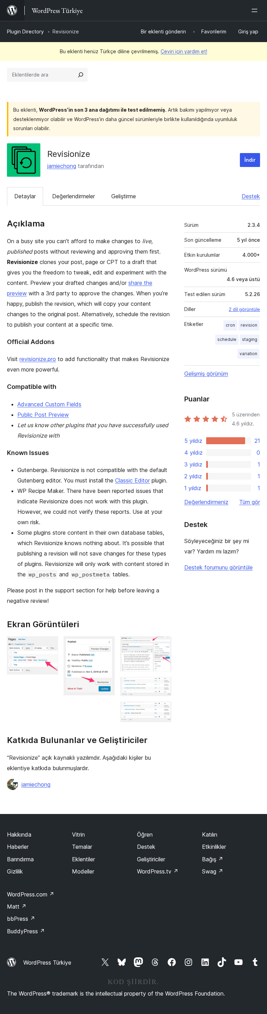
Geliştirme (123, 196)
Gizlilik (15, 871)
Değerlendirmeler (73, 196)
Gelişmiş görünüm (206, 373)
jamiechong (61, 165)
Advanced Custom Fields (49, 404)
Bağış (212, 859)
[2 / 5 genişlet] (105, 645)
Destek (251, 196)
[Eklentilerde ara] (81, 75)
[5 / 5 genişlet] (162, 711)
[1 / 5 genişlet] (48, 645)
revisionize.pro (37, 359)
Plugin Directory (25, 31)
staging (249, 339)
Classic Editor (132, 480)
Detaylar (25, 196)
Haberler (18, 846)
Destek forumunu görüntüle (218, 567)
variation (248, 353)
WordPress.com (30, 894)
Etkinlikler (214, 846)
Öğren (145, 834)
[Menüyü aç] (256, 10)
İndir (250, 160)
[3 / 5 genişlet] (162, 645)
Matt (16, 906)
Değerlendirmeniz (206, 501)
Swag (212, 871)
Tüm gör (249, 501)
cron (230, 325)
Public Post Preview (43, 414)
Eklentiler (83, 859)
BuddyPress (26, 931)
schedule (226, 339)
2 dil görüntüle (244, 309)
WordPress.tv (157, 871)
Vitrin (78, 834)
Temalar (82, 846)
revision (249, 325)
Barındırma (20, 859)
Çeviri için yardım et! (184, 51)
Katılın (209, 834)
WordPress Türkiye (47, 962)
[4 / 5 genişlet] (162, 686)
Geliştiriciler (151, 859)
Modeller (83, 871)
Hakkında (19, 834)
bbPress (21, 918)
